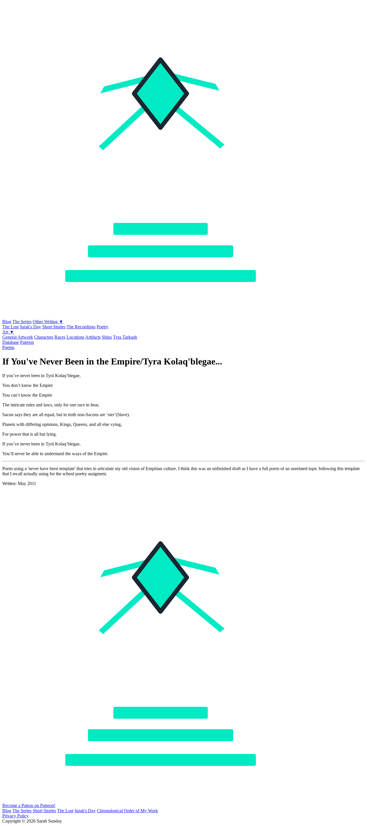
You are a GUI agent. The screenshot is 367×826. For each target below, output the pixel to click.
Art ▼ (8, 331)
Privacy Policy (15, 815)
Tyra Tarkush (125, 337)
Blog (6, 321)
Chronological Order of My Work (127, 810)
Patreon (27, 342)
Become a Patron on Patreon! (28, 805)
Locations (75, 337)
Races (59, 337)
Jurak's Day (30, 326)
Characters (43, 337)
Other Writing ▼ (48, 321)
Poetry (102, 326)
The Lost (10, 326)
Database (10, 342)
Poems (8, 347)
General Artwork (17, 337)
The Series (22, 321)
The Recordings (81, 326)
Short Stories (53, 326)
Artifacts (93, 337)
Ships (107, 337)
